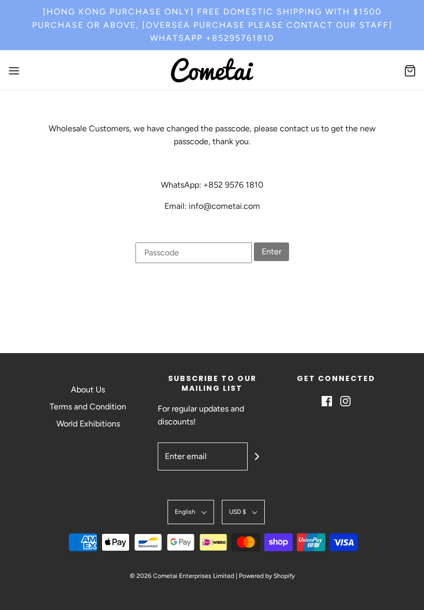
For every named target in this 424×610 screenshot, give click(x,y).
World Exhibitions (88, 424)
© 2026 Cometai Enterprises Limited (182, 576)
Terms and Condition (88, 406)
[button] (191, 512)
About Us (88, 389)
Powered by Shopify (267, 576)
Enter (271, 251)
